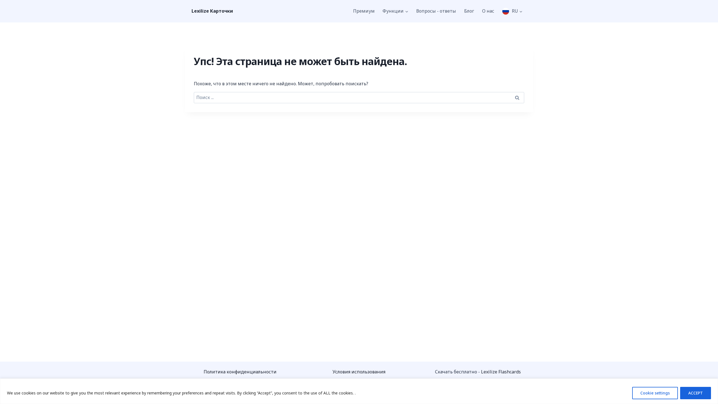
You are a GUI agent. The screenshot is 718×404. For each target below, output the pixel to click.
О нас (488, 11)
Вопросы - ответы (436, 11)
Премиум (364, 11)
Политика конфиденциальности (240, 372)
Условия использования (359, 372)
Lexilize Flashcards (501, 372)
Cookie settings (655, 393)
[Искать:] (359, 97)
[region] (359, 391)
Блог (469, 11)
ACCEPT (695, 393)
